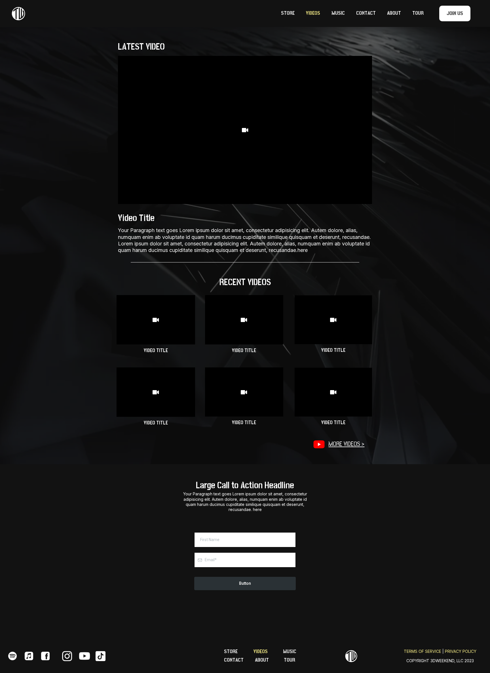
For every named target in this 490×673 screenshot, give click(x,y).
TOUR (418, 13)
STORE (288, 13)
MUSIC (338, 13)
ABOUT (394, 13)
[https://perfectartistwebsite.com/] (84, 14)
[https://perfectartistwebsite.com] (351, 656)
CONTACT (366, 13)
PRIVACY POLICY (460, 651)
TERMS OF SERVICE (422, 651)
